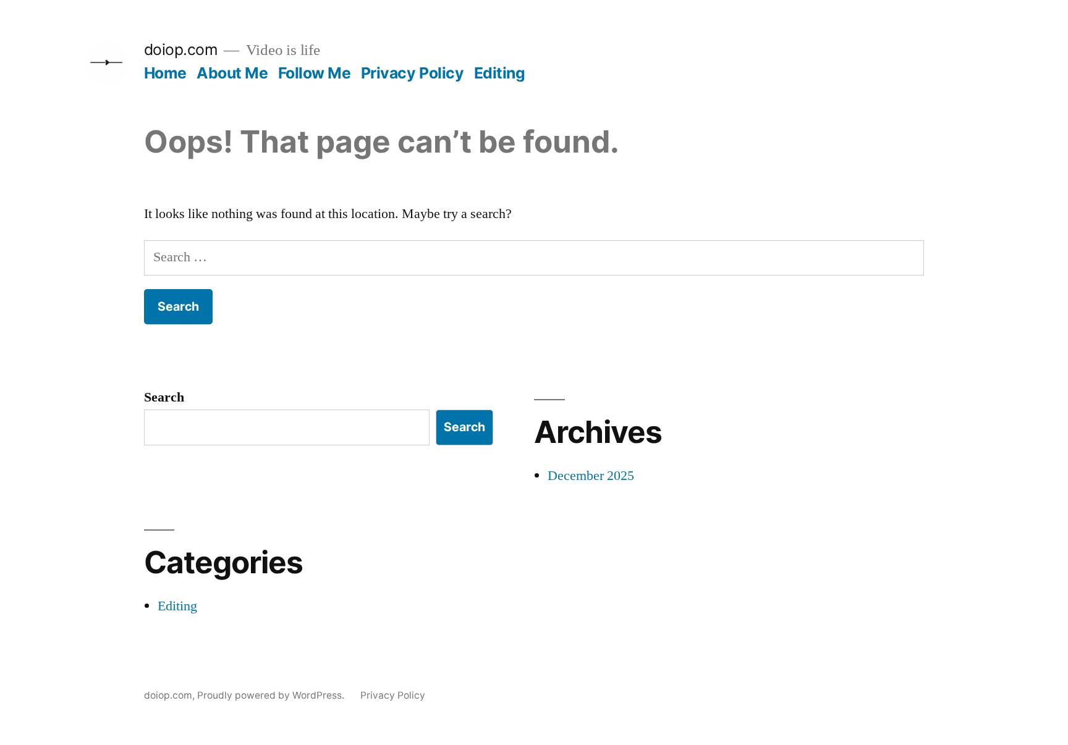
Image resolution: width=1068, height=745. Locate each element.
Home (165, 73)
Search (164, 397)
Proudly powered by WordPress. (272, 695)
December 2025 (591, 475)
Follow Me (314, 73)
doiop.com (181, 49)
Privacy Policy (412, 73)
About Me (232, 73)
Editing (499, 73)
